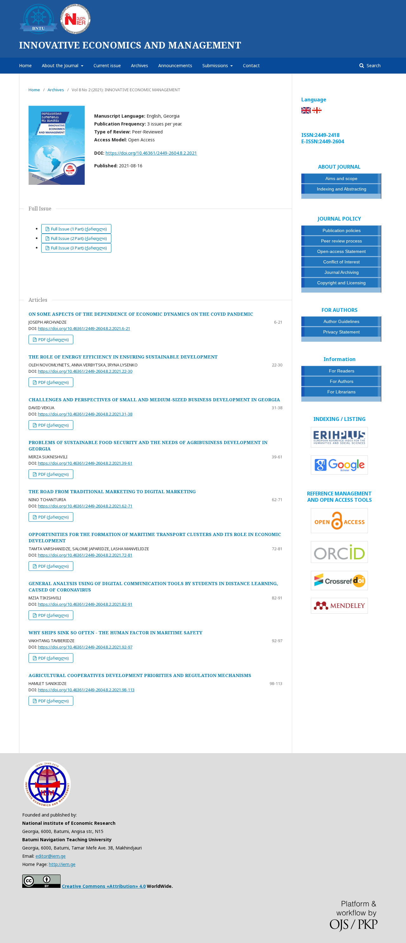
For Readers (341, 370)
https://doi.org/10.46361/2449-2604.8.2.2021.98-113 (86, 690)
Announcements (175, 65)
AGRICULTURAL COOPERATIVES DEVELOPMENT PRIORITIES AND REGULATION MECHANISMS (140, 675)
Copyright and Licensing (341, 282)
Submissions (215, 65)
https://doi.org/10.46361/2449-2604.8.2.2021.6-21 (84, 328)
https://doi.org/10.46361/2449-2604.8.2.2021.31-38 (85, 414)
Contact (251, 65)
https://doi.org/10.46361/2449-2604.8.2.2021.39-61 (85, 463)
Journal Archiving (341, 272)
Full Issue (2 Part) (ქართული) (78, 238)
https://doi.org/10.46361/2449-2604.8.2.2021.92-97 (85, 647)
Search (373, 65)
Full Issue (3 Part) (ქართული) (78, 248)
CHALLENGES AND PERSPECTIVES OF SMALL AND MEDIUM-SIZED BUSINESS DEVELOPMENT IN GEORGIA (154, 400)
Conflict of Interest (341, 261)
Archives (139, 65)
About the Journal (61, 65)
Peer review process (341, 240)
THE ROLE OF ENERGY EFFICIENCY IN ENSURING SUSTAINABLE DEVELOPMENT (123, 357)
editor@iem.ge (51, 856)
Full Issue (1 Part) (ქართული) (78, 229)
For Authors (341, 381)
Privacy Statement (341, 331)
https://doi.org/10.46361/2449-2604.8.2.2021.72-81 (85, 555)
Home (25, 65)
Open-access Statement (341, 251)
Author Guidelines (341, 321)
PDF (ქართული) (53, 339)
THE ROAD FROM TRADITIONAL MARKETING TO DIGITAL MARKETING (112, 491)
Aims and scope (341, 178)
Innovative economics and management (130, 45)
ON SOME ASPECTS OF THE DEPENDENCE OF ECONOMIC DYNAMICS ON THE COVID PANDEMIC (141, 314)
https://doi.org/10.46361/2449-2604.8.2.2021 (151, 153)
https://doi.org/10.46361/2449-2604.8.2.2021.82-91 (85, 604)
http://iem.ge (62, 864)
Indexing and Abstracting (341, 188)
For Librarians (341, 391)
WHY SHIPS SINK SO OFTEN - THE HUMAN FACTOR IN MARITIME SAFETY (115, 633)
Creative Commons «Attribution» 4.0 (104, 886)
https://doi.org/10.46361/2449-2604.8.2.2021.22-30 (85, 371)
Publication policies (342, 230)
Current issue (107, 65)
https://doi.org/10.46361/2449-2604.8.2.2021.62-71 (85, 506)
